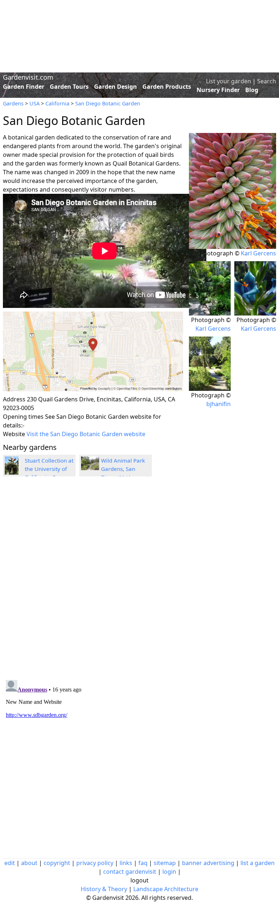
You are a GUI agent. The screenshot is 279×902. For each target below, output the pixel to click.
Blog (251, 90)
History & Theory (104, 889)
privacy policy (94, 863)
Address (14, 399)
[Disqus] (93, 579)
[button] (93, 352)
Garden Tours (69, 87)
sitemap (165, 863)
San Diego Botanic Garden (107, 103)
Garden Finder (23, 87)
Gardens (13, 103)
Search (266, 81)
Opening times (23, 417)
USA (34, 103)
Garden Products (166, 87)
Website (14, 434)
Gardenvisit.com (28, 77)
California (57, 103)
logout (139, 880)
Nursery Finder (218, 90)
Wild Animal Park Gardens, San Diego (125, 469)
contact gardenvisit (129, 872)
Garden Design (115, 87)
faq (142, 863)
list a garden (257, 863)
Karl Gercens (258, 253)
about (29, 863)
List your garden (228, 81)
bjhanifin (218, 404)
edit (9, 863)
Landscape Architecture (165, 889)
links (126, 863)
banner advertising (208, 863)
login (169, 872)
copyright (57, 863)
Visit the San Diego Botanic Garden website (86, 434)
